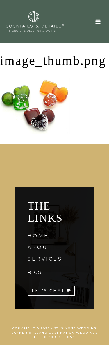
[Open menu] (97, 21)
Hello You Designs (54, 337)
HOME (38, 236)
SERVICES (45, 259)
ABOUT (40, 247)
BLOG (34, 272)
